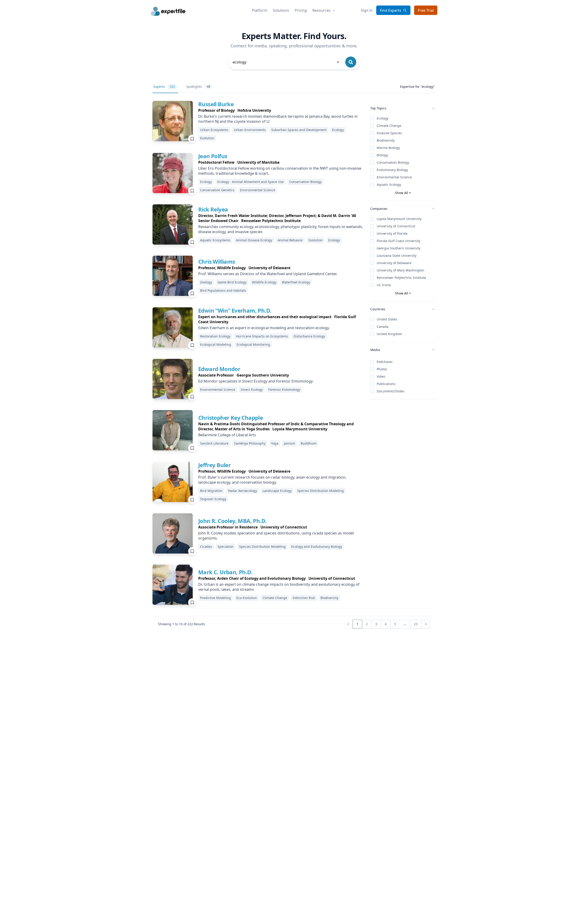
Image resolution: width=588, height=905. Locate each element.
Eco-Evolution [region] (246, 598)
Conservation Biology (393, 162)
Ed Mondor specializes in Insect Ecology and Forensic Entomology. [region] (255, 381)
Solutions (281, 10)
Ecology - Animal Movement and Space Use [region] (250, 182)
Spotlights (198, 86)
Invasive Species (389, 133)
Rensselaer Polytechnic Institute (401, 277)
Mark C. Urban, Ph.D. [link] (225, 572)
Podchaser (385, 362)
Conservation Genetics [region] (217, 190)
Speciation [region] (226, 546)
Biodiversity (386, 140)
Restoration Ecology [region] (215, 336)
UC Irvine (384, 285)
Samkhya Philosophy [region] (250, 443)
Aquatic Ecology (389, 184)
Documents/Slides (390, 391)
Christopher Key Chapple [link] (230, 417)
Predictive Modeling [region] (215, 598)
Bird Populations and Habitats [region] (223, 290)
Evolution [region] (207, 138)
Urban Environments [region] (250, 130)
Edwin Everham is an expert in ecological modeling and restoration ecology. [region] (264, 327)
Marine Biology (388, 148)
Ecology (382, 118)
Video (381, 376)
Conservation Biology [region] (305, 182)
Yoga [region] (274, 443)
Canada (382, 326)
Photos (382, 369)
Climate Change (389, 125)
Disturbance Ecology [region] (309, 336)
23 (416, 624)
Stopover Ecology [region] (213, 499)
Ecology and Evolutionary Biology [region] (316, 546)
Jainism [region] (289, 443)
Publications (386, 384)
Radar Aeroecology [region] (242, 490)
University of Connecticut (396, 226)
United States (387, 319)
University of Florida (392, 233)
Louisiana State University (396, 255)
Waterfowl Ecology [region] (296, 282)
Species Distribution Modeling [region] (320, 490)
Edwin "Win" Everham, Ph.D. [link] (234, 310)
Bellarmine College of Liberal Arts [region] (227, 434)
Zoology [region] (206, 282)
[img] (173, 121)
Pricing (301, 10)
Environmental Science (394, 177)
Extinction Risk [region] (304, 598)
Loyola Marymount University (399, 219)
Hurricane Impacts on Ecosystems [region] (262, 336)
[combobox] (286, 62)
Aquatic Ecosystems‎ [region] (215, 240)
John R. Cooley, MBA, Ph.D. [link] (232, 521)
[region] (280, 110)
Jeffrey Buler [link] (214, 465)
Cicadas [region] (206, 546)
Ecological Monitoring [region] (253, 344)
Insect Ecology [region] (252, 389)
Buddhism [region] (309, 443)
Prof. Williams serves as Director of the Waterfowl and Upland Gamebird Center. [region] (267, 273)
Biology (382, 155)
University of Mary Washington (400, 270)
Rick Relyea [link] (213, 209)
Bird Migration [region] (211, 490)
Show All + (403, 193)
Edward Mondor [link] (219, 369)
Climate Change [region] (275, 598)
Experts (164, 86)
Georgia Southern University (398, 248)
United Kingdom (389, 334)
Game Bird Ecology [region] (232, 282)
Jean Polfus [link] (212, 156)
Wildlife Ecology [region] (264, 282)
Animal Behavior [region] (290, 240)
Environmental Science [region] (257, 190)
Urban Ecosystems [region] (214, 130)
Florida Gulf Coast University (398, 241)
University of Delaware (394, 263)
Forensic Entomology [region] (284, 389)
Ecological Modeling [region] (215, 344)
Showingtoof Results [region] (181, 624)
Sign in (367, 10)
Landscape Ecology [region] (277, 490)
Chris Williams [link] (216, 261)
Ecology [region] (338, 130)
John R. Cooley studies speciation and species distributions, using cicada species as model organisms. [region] (276, 536)
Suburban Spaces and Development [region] (299, 130)
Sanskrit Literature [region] (214, 443)
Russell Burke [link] (216, 104)
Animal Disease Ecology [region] (254, 240)
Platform (259, 10)
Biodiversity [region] (329, 598)
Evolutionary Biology (392, 170)
